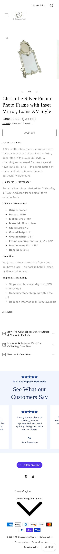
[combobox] (38, 5)
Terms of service (40, 542)
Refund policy (46, 537)
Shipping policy (31, 547)
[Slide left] (22, 91)
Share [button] (9, 311)
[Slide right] (36, 91)
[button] (6, 15)
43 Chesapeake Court (25, 537)
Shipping (6, 123)
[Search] (43, 5)
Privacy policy (21, 542)
